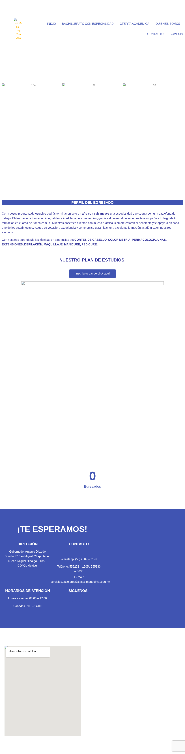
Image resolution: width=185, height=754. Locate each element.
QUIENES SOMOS (168, 23)
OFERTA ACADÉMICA (134, 23)
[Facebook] (71, 599)
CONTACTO (155, 34)
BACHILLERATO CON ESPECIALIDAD (88, 23)
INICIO (51, 23)
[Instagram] (84, 599)
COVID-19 (176, 34)
